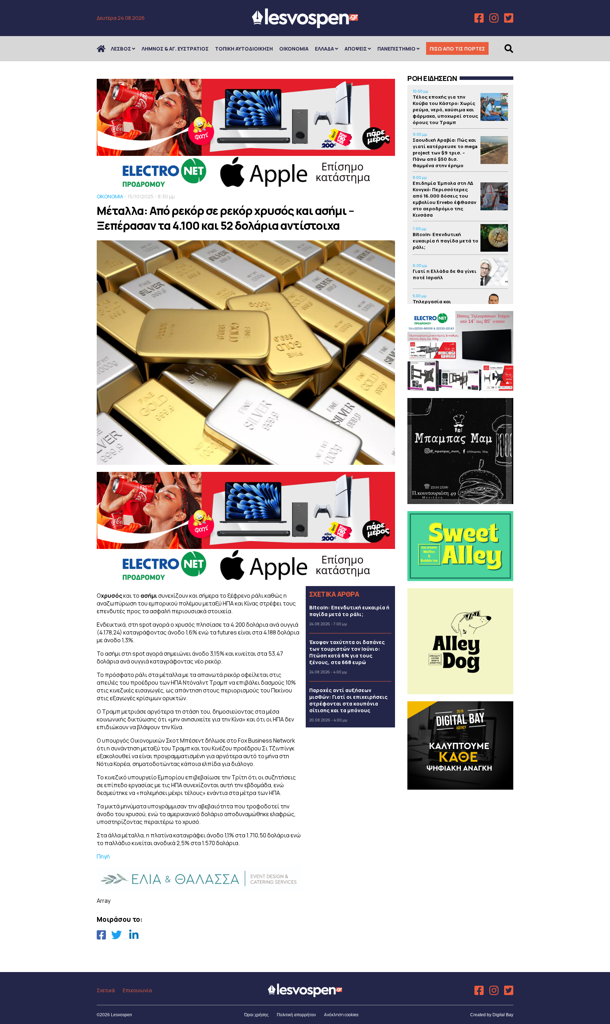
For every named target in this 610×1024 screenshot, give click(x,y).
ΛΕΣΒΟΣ (121, 48)
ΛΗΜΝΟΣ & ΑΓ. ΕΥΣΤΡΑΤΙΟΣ (175, 48)
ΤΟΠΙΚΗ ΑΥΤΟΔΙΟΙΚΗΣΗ (244, 48)
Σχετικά (106, 990)
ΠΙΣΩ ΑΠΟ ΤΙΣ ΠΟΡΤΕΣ (457, 48)
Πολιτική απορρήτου (296, 1014)
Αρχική (105, 48)
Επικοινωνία (137, 990)
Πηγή (103, 856)
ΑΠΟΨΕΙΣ (356, 48)
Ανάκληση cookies (341, 1015)
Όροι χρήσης (256, 1014)
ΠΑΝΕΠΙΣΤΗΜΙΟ (396, 48)
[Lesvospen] (305, 26)
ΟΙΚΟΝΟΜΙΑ (294, 48)
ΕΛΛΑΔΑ (324, 48)
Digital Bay (502, 1014)
